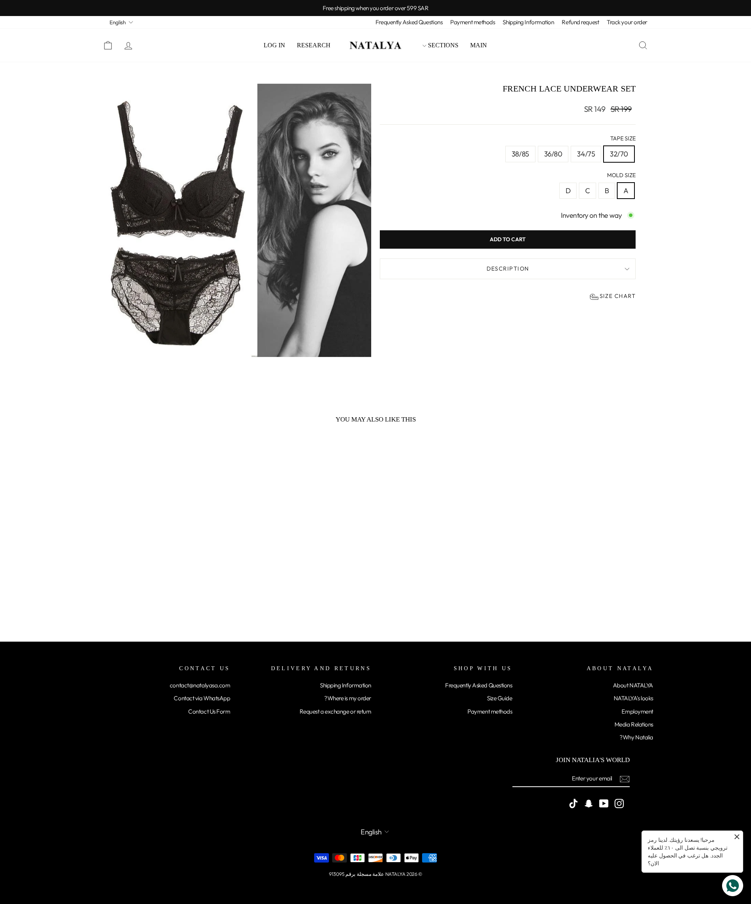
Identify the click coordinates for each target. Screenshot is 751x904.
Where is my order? (347, 698)
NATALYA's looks (633, 698)
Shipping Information (528, 22)
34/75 (586, 153)
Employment (637, 711)
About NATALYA (633, 685)
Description (508, 268)
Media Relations (633, 724)
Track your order (627, 22)
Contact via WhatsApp (202, 698)
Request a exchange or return (335, 711)
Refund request (580, 22)
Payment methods (472, 22)
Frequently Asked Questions (409, 22)
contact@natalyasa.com (200, 685)
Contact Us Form (209, 711)
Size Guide (499, 698)
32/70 (619, 153)
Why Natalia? (636, 737)
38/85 (520, 153)
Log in (274, 45)
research (314, 45)
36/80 (553, 153)
